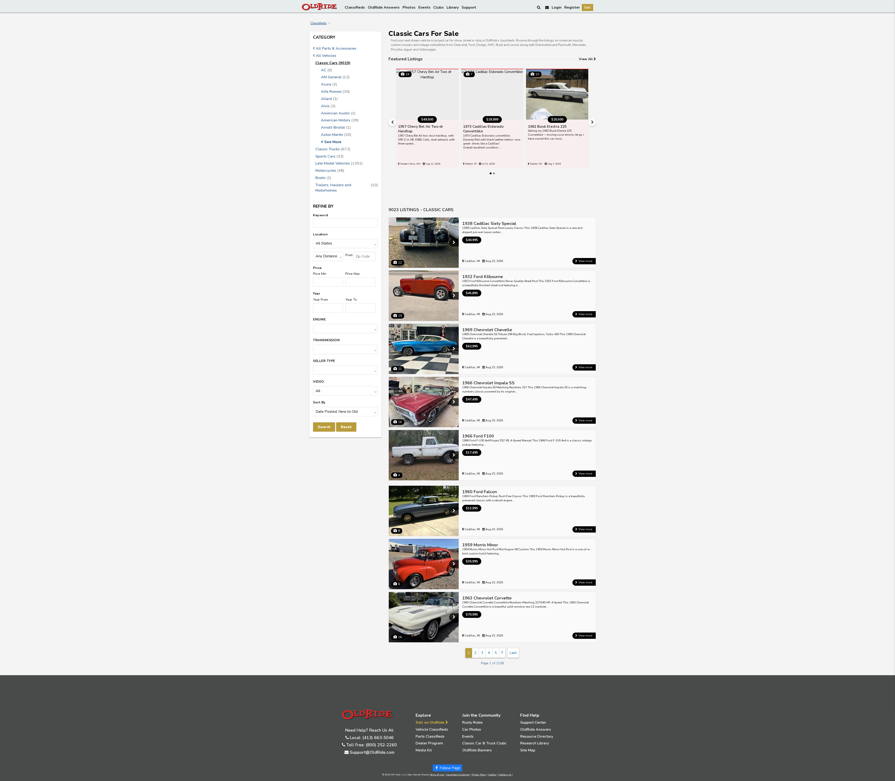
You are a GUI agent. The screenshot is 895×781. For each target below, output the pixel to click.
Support (468, 7)
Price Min (319, 274)
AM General (335, 77)
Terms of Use (437, 774)
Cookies (492, 774)
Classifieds (355, 7)
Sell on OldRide (430, 722)
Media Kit (424, 750)
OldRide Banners (477, 750)
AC (326, 70)
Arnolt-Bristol (336, 127)
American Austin (338, 113)
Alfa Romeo (335, 91)
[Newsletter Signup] (547, 7)
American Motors (339, 120)
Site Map (527, 750)
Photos (409, 7)
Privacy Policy (479, 774)
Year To (351, 299)
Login (556, 7)
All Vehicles (326, 55)
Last (513, 652)
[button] (392, 122)
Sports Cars (329, 156)
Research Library (534, 743)
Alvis (328, 106)
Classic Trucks (332, 149)
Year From (320, 299)
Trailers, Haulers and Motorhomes (346, 187)
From (349, 255)
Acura (329, 84)
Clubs (438, 7)
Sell (587, 7)
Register (572, 7)
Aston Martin (336, 134)
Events (424, 7)
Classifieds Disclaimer (458, 774)
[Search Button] (539, 7)
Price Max (352, 274)
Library (453, 7)
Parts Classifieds (430, 736)
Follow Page (449, 768)
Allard (329, 98)
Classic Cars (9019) (333, 62)
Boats (323, 177)
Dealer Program (429, 743)
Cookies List (504, 774)
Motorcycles (329, 170)
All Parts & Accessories (336, 48)
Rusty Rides (472, 722)
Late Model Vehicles (339, 163)
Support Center (533, 722)
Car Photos (471, 729)
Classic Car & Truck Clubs (484, 743)
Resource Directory (536, 736)
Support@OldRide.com (372, 752)
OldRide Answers (384, 7)
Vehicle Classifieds (432, 729)
